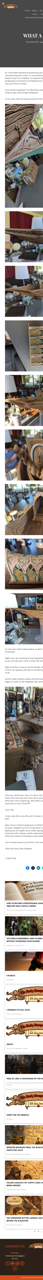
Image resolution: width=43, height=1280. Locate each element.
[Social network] (17, 1263)
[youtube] (12, 1263)
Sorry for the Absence (17, 1115)
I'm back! (10, 975)
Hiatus (9, 1044)
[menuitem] (27, 10)
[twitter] (7, 1263)
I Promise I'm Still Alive (18, 1010)
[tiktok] (15, 1268)
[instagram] (22, 1263)
